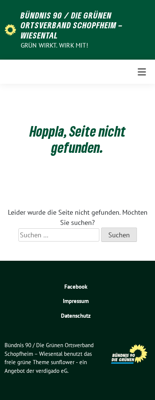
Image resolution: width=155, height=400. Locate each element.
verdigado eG (51, 370)
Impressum (76, 301)
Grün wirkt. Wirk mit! (54, 45)
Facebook (75, 286)
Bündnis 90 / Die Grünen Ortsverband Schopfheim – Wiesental (72, 25)
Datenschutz (76, 315)
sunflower (62, 362)
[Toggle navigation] (141, 72)
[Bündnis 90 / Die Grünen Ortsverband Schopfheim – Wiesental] (10, 29)
